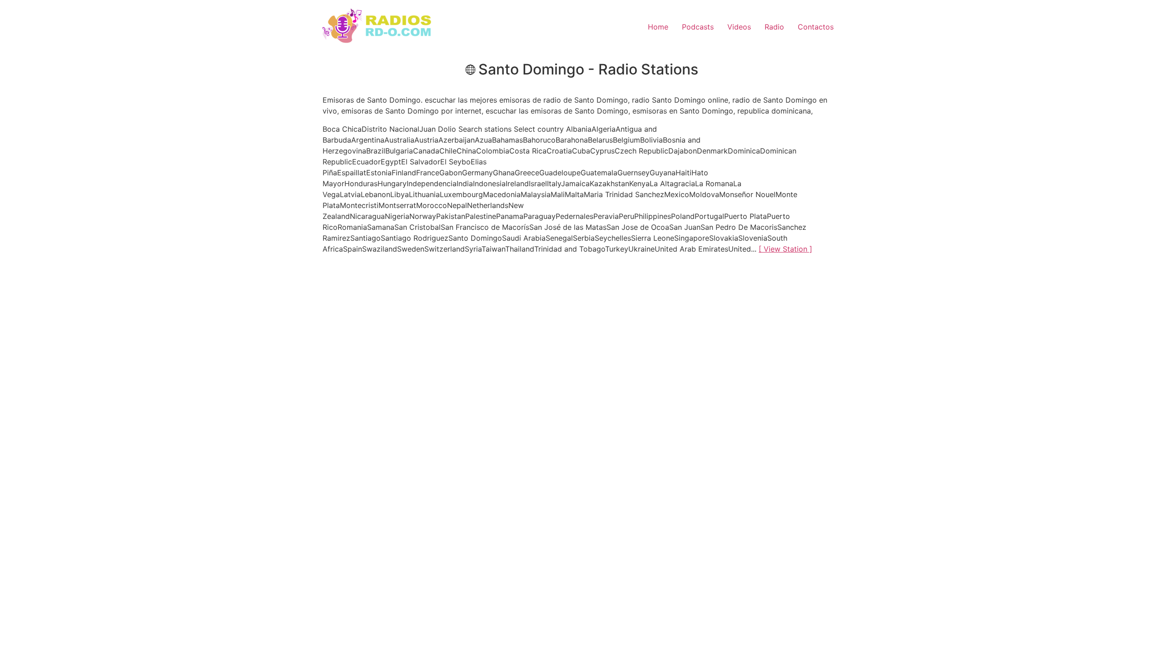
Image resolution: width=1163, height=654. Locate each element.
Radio (774, 26)
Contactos (816, 26)
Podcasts (698, 26)
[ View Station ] (785, 248)
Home (658, 26)
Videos (739, 26)
